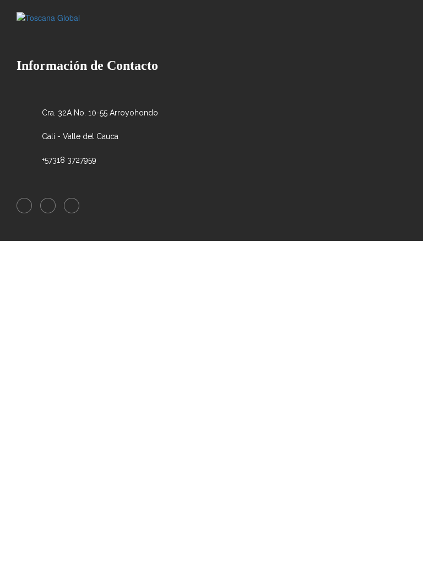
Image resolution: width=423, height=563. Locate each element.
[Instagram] (71, 205)
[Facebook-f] (24, 205)
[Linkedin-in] (48, 205)
